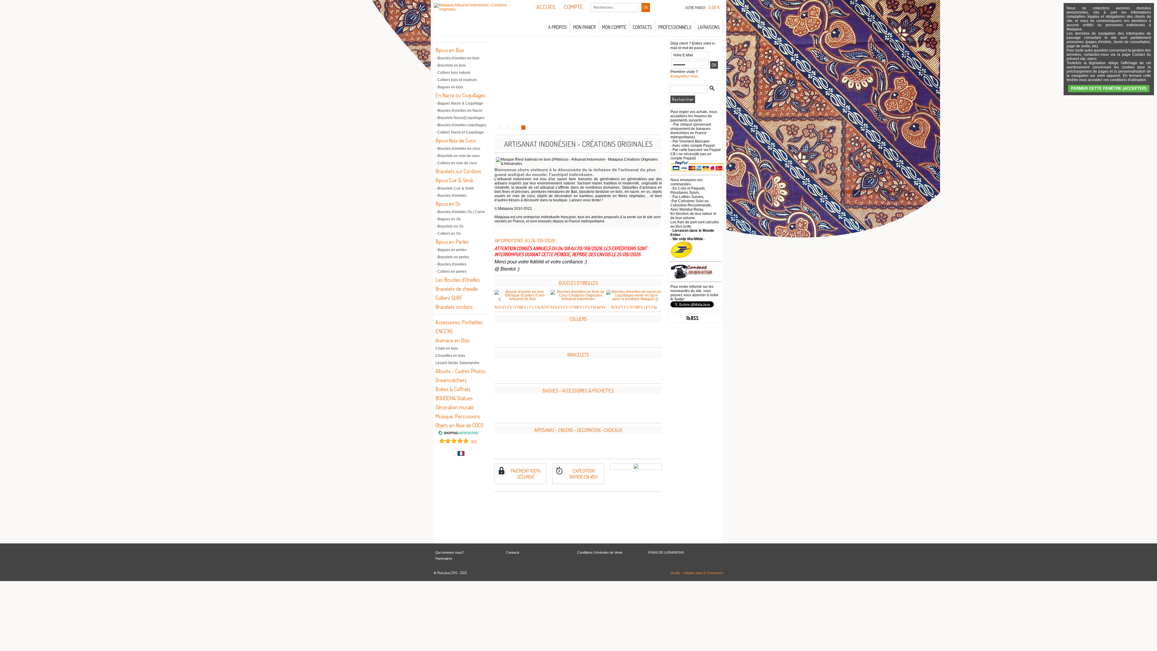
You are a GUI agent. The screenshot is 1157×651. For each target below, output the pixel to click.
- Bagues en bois (449, 87)
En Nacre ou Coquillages (460, 95)
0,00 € (714, 7)
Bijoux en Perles (452, 241)
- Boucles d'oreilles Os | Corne (460, 212)
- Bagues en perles (450, 250)
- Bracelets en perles (452, 257)
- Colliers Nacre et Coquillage (459, 132)
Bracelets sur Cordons (458, 171)
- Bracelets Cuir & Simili (454, 188)
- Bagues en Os (448, 219)
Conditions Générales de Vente (599, 552)
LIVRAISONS (709, 27)
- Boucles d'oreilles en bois (457, 58)
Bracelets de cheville (456, 288)
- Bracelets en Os (449, 226)
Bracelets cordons (454, 306)
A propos (557, 27)
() (473, 442)
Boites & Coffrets (453, 389)
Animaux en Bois (452, 340)
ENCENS (444, 331)
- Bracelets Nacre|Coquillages (459, 118)
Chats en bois (446, 348)
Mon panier (584, 27)
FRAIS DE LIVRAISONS (666, 552)
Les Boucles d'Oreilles (457, 279)
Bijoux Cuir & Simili (454, 180)
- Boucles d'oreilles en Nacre (458, 110)
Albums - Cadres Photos (460, 371)
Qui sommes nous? (449, 552)
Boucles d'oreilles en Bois (522, 308)
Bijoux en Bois (449, 50)
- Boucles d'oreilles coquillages (460, 125)
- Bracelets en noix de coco (457, 156)
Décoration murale (454, 407)
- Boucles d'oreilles (450, 195)
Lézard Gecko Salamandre (457, 363)
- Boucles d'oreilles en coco (457, 148)
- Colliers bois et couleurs (456, 80)
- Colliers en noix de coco (456, 163)
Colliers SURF (448, 297)
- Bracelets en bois (450, 65)
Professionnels (674, 27)
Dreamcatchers (451, 380)
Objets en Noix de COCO (459, 425)
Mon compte (614, 27)
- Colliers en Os (448, 233)
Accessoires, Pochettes (459, 322)
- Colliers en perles (450, 271)
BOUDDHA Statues (454, 398)
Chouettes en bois (450, 356)
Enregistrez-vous (684, 76)
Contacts (642, 27)
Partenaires (443, 558)
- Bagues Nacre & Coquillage (459, 103)
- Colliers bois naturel (452, 73)
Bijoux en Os (447, 203)
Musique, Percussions (457, 416)
